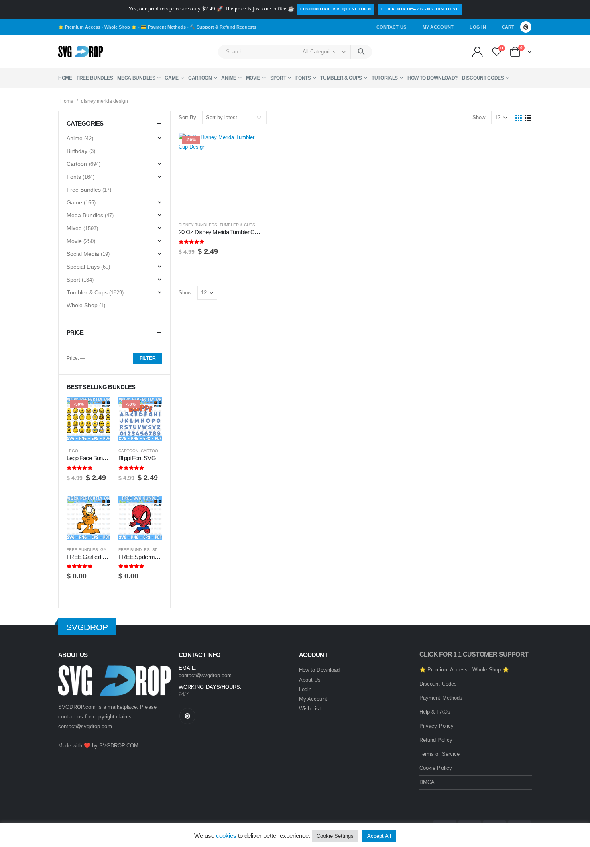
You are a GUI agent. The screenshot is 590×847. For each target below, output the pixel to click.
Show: (479, 117)
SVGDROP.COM (118, 746)
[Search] (361, 52)
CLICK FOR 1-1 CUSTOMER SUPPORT (473, 654)
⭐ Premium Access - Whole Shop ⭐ (97, 26)
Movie (253, 78)
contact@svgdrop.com (85, 726)
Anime (228, 78)
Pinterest (187, 716)
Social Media (83, 254)
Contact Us (391, 26)
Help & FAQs (434, 712)
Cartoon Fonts (158, 451)
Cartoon (200, 78)
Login (305, 689)
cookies (226, 835)
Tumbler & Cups (341, 78)
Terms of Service (439, 754)
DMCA (427, 782)
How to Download (319, 670)
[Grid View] (519, 118)
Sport (278, 78)
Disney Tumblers (198, 224)
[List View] (528, 118)
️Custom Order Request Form (335, 9)
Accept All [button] (379, 836)
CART (508, 26)
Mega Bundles (136, 78)
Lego (72, 451)
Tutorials (385, 78)
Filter (148, 358)
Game (172, 78)
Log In (478, 26)
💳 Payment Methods (163, 26)
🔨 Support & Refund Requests (223, 26)
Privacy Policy (436, 726)
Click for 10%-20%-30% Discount (419, 9)
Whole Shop (82, 305)
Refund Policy (435, 740)
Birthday (77, 151)
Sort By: (188, 117)
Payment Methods (440, 698)
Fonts (303, 78)
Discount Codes (483, 78)
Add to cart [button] (247, 146)
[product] (88, 518)
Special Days (83, 266)
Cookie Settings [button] (335, 836)
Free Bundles (95, 78)
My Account (438, 26)
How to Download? (432, 78)
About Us (310, 680)
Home (65, 78)
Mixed (74, 228)
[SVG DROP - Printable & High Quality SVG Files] (80, 52)
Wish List (310, 709)
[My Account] (477, 51)
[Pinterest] (525, 27)
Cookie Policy (435, 768)
